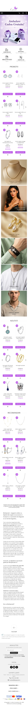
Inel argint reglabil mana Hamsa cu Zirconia (20, 337)
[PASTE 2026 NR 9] (14, 304)
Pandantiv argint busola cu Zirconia (7, 337)
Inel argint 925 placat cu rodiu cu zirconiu (8, 366)
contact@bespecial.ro (14, 680)
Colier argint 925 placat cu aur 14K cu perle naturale (8, 429)
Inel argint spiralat (20, 365)
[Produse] (2, 13)
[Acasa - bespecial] (14, 8)
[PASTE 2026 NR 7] (14, 251)
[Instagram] (17, 667)
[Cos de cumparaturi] (23, 13)
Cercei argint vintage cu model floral (20, 142)
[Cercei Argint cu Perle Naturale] (14, 225)
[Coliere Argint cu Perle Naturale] (14, 172)
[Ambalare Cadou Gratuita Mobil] (14, 30)
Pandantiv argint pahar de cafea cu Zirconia (20, 394)
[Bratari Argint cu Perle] (14, 199)
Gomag (19, 703)
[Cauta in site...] (26, 13)
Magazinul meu (13, 685)
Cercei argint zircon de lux (7, 458)
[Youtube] (14, 667)
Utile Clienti (13, 688)
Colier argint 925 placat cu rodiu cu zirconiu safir (7, 394)
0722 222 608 (14, 678)
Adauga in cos (8, 94)
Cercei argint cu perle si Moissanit (20, 458)
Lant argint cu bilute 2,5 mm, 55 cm (20, 486)
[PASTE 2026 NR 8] (14, 277)
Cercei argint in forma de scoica (7, 83)
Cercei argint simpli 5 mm (8, 113)
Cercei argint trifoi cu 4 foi (20, 113)
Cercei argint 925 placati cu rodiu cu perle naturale (20, 83)
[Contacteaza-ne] (19, 13)
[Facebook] (11, 667)
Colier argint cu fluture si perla (7, 486)
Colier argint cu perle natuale (20, 429)
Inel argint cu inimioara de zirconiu (8, 142)
